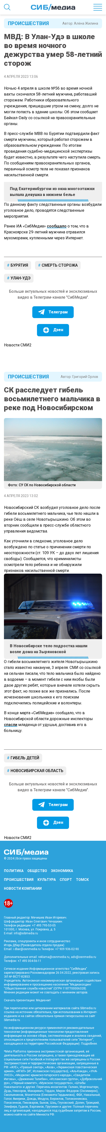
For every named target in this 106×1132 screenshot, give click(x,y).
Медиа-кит (43, 1000)
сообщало (57, 226)
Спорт (66, 880)
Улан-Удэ (20, 278)
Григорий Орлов (85, 377)
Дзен (58, 329)
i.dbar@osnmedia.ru (27, 949)
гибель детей (24, 758)
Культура (46, 880)
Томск (82, 880)
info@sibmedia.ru (26, 933)
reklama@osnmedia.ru (54, 957)
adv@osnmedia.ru (83, 957)
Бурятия (19, 265)
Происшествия (28, 23)
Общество (37, 871)
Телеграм (58, 312)
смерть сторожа (59, 265)
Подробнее (89, 1043)
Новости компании (23, 888)
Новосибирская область (36, 770)
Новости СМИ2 (18, 345)
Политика (13, 871)
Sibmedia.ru (12, 1020)
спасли (10, 724)
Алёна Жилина (86, 23)
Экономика (62, 871)
